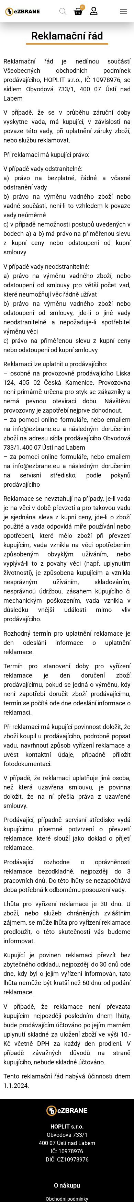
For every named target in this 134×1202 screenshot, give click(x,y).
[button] (123, 11)
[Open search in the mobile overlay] (62, 11)
